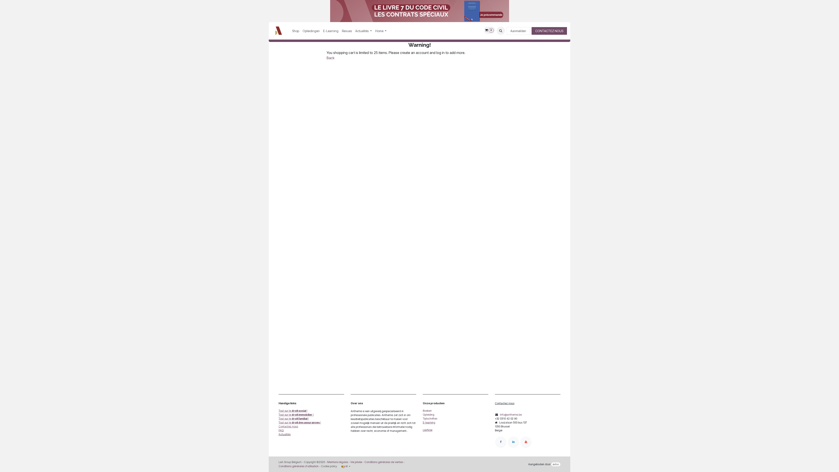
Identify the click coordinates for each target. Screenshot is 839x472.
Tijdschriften (430, 418)
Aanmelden (518, 31)
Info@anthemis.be (511, 414)
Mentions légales (337, 462)
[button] (501, 31)
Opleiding (428, 414)
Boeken (427, 410)
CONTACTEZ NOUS (549, 31)
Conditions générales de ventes (383, 462)
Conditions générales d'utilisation (299, 466)
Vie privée (356, 462)
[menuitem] (295, 31)
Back (331, 58)
